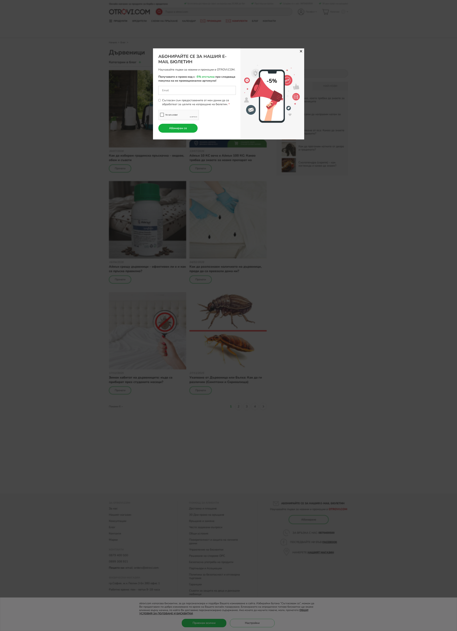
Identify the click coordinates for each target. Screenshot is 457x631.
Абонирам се (178, 128)
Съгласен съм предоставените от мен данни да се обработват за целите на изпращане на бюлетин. (195, 102)
